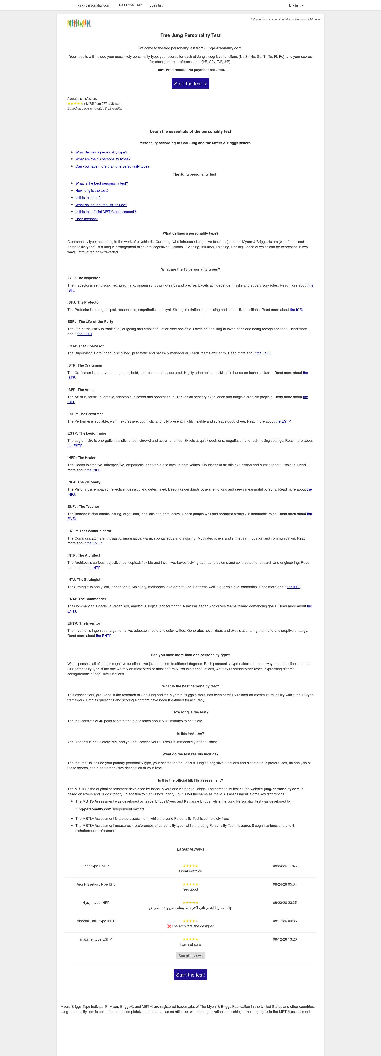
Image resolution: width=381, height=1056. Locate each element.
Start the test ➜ (190, 83)
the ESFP (283, 421)
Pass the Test (130, 5)
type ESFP (103, 939)
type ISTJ (108, 884)
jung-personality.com (93, 5)
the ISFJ (296, 309)
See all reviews (191, 955)
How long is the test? (92, 190)
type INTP (107, 920)
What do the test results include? (101, 204)
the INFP (93, 469)
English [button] (295, 5)
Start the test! (190, 974)
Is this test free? (88, 197)
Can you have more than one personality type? (112, 166)
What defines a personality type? (101, 151)
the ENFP (94, 542)
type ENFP (100, 865)
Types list (155, 5)
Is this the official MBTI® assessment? (105, 211)
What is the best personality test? (101, 183)
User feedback (86, 218)
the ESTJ (264, 352)
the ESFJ (84, 333)
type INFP (102, 902)
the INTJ (293, 586)
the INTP (93, 567)
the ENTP (103, 635)
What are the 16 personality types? (103, 158)
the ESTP (74, 445)
